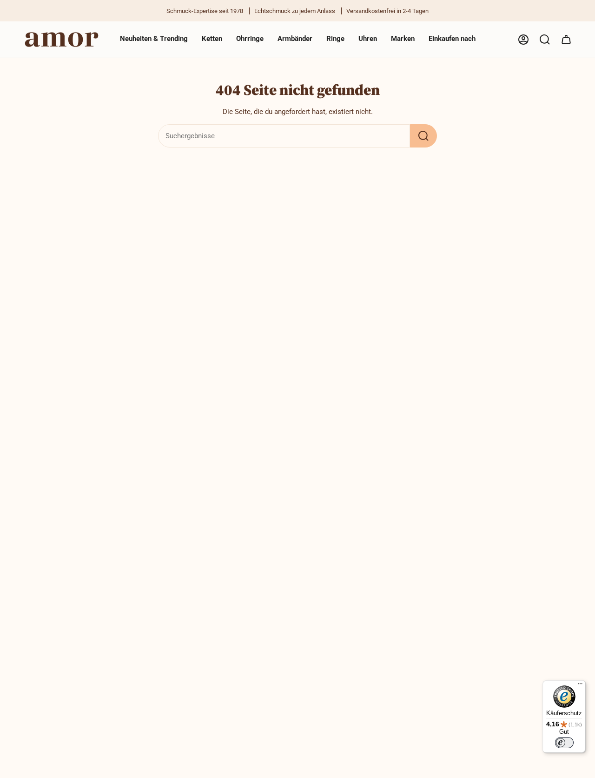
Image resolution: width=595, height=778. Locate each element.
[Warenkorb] (566, 39)
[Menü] (580, 685)
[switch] (564, 742)
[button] (212, 39)
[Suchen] (423, 136)
